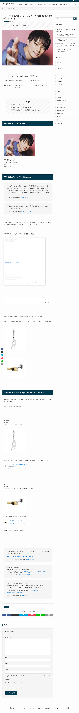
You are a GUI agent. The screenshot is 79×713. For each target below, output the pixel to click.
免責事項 (40, 708)
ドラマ (58, 88)
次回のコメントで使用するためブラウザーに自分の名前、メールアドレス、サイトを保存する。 (28, 676)
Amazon (15, 468)
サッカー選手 (60, 81)
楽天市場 (10, 468)
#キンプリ (10, 556)
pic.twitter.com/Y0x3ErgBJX (15, 592)
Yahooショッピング (22, 468)
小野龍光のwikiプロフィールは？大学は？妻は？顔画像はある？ (65, 39)
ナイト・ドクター (61, 91)
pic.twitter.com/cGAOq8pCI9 (37, 572)
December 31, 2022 (24, 574)
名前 (6, 657)
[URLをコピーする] (49, 615)
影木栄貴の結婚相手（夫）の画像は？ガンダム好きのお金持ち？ (65, 50)
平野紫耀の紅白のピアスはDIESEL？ (21, 107)
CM (58, 65)
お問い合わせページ (20, 708)
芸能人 (58, 120)
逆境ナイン (59, 123)
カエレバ (14, 466)
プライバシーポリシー (32, 708)
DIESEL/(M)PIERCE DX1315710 (15, 520)
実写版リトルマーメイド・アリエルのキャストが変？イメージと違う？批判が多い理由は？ (65, 45)
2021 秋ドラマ (61, 62)
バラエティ (59, 97)
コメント (8, 637)
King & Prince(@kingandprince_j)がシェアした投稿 (24, 282)
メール (7, 663)
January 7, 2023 (25, 595)
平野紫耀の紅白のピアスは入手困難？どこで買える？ (25, 110)
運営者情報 (46, 708)
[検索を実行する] (75, 18)
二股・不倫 (59, 104)
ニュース (59, 94)
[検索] (76, 1)
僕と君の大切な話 (61, 107)
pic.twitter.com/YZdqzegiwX (26, 556)
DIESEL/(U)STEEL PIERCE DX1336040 (17, 464)
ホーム (12, 708)
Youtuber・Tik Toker (62, 72)
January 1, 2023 (30, 559)
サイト (6, 669)
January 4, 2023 (27, 211)
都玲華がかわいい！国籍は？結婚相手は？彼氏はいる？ (65, 30)
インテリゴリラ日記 (8, 4)
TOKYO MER (60, 68)
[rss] (74, 1)
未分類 (58, 116)
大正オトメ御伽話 (61, 110)
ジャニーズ (6, 21)
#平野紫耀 (16, 556)
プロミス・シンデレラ (62, 100)
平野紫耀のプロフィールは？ (19, 105)
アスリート (59, 75)
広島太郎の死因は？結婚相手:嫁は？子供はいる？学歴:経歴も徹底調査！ (65, 35)
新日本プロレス (60, 113)
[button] (6, 615)
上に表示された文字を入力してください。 (15, 683)
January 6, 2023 (24, 197)
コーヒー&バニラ (61, 78)
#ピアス (38, 590)
